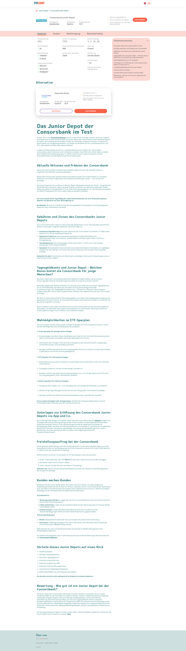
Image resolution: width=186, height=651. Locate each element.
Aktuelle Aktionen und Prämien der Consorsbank (130, 48)
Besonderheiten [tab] (95, 33)
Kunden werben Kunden (122, 70)
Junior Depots (44, 11)
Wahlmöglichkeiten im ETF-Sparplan (126, 60)
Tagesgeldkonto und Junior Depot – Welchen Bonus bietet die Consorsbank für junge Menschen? (131, 56)
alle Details (56, 111)
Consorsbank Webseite (48, 537)
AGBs (55, 643)
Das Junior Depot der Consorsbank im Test (128, 46)
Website (98, 420)
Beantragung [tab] (73, 33)
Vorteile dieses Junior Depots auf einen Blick (129, 73)
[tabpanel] (74, 56)
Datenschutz (49, 643)
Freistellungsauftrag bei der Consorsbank (128, 67)
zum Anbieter (140, 20)
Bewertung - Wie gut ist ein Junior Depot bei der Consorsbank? (130, 76)
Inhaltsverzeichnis (123, 40)
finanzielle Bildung (58, 138)
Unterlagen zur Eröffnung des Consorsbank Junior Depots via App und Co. (130, 63)
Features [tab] (41, 33)
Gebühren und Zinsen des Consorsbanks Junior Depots (129, 52)
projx (42, 638)
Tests (69, 614)
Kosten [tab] (56, 33)
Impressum (40, 643)
